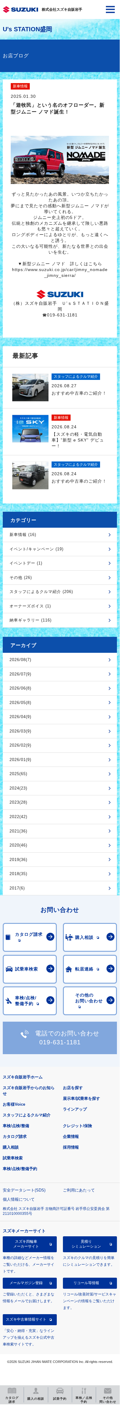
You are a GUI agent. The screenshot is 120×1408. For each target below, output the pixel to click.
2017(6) (17, 888)
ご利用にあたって (79, 1190)
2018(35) (18, 873)
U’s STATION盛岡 (27, 29)
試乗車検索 (13, 1158)
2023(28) (18, 802)
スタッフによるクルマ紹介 (27, 1115)
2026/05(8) (20, 702)
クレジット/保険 (77, 1125)
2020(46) (18, 845)
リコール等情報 (86, 1283)
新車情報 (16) (23, 534)
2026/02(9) (20, 745)
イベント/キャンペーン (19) (37, 549)
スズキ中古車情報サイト (26, 1319)
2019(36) (18, 859)
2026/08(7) (20, 659)
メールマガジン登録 (26, 1283)
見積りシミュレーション (86, 1244)
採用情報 (71, 1147)
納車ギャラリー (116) (31, 620)
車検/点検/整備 (16, 1125)
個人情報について (19, 1199)
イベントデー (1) (26, 563)
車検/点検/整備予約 (20, 1168)
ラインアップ (75, 1109)
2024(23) (18, 788)
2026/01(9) (20, 759)
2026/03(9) (20, 731)
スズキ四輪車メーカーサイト (26, 1244)
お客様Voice (14, 1104)
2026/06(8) (20, 688)
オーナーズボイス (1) (30, 606)
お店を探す (73, 1087)
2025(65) (18, 773)
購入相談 (11, 1147)
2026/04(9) (20, 716)
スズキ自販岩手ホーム (23, 1077)
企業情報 (71, 1136)
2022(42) (18, 816)
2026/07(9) (20, 674)
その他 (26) (21, 577)
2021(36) (18, 831)
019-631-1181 (60, 1042)
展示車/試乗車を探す (81, 1098)
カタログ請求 (15, 1136)
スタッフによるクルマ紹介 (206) (41, 591)
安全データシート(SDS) (24, 1190)
